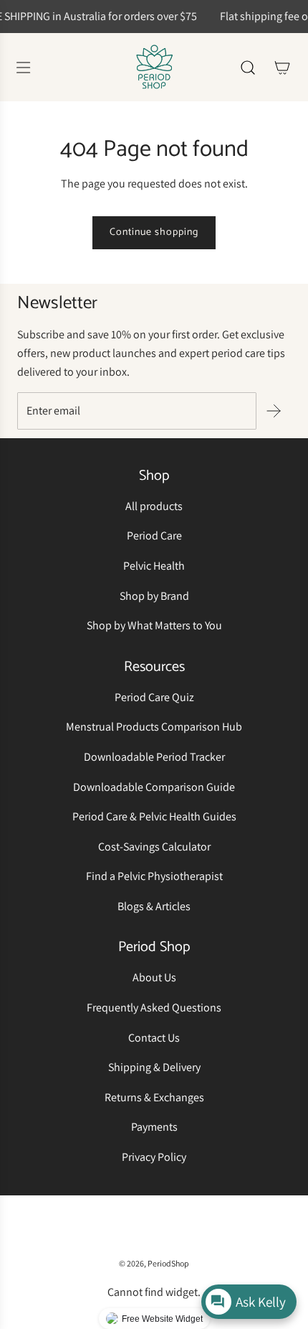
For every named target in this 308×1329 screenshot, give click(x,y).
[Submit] (273, 411)
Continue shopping (154, 232)
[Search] (248, 67)
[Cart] (282, 67)
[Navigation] (23, 67)
